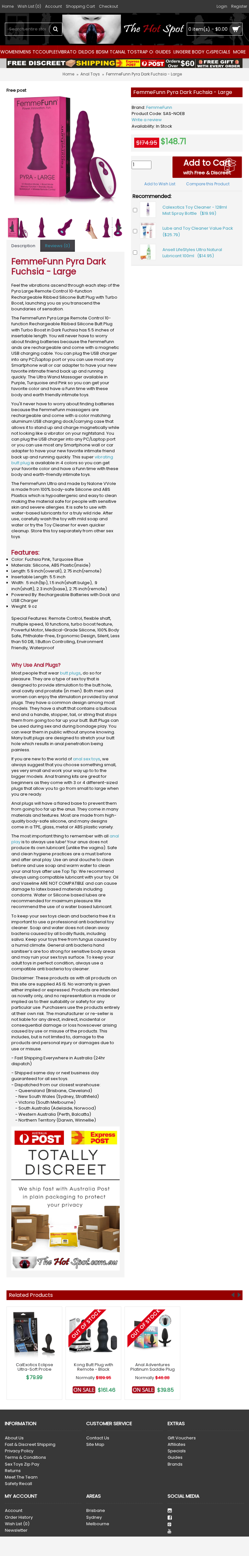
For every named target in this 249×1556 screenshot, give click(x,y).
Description (23, 246)
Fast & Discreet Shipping (30, 1444)
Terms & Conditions (25, 1457)
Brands (175, 1464)
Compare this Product (208, 184)
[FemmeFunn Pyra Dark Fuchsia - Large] (65, 146)
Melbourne (97, 1524)
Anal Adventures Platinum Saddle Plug (152, 1367)
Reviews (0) (57, 246)
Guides (175, 1457)
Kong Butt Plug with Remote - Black (93, 1367)
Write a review (147, 120)
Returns (13, 1471)
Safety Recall (18, 1484)
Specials (177, 1451)
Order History (19, 1517)
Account (13, 1511)
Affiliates (176, 1444)
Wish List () (17, 1524)
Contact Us (97, 1438)
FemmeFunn (159, 107)
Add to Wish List (159, 184)
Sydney (94, 1517)
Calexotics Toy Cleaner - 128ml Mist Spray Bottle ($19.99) (194, 210)
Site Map (95, 1444)
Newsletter (16, 1530)
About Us (14, 1438)
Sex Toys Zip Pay (22, 1464)
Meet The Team (21, 1477)
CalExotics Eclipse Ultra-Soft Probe (34, 1367)
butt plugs (70, 673)
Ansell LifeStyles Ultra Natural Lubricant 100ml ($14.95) (192, 253)
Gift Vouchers (182, 1438)
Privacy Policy (19, 1451)
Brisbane (95, 1511)
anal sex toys (86, 759)
